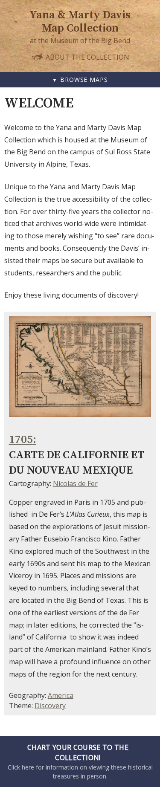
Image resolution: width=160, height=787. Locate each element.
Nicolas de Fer (75, 483)
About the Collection (86, 56)
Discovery (50, 705)
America (60, 695)
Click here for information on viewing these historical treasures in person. (80, 761)
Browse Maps (84, 79)
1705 (21, 440)
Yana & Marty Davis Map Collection (80, 22)
